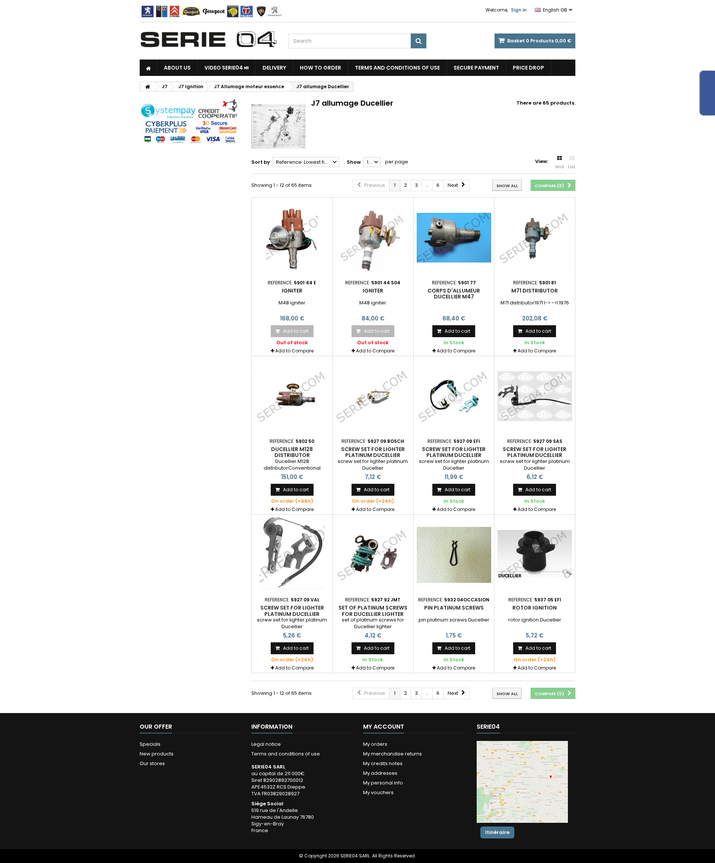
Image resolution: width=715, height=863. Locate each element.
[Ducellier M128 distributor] (292, 396)
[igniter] (292, 238)
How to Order (320, 67)
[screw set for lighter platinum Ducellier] (373, 396)
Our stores (152, 763)
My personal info (383, 782)
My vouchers (378, 792)
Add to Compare (294, 351)
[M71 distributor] (535, 238)
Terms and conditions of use (397, 67)
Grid (559, 167)
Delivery (274, 67)
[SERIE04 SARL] (208, 39)
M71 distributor (534, 290)
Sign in (519, 10)
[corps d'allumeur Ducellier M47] (454, 238)
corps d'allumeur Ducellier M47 (454, 293)
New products (157, 753)
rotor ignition (534, 607)
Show (354, 162)
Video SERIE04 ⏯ (226, 67)
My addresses (380, 773)
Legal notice (266, 744)
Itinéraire (497, 832)
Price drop (528, 67)
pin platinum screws (454, 607)
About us (177, 67)
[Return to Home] (147, 86)
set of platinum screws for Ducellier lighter (373, 610)
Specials (150, 744)
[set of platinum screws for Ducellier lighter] (373, 555)
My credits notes (383, 763)
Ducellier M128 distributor (292, 452)
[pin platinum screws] (454, 555)
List (571, 167)
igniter (292, 290)
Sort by (260, 162)
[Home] (148, 68)
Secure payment (476, 67)
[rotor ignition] (535, 555)
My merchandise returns (392, 753)
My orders (375, 744)
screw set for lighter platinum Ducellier (373, 452)
